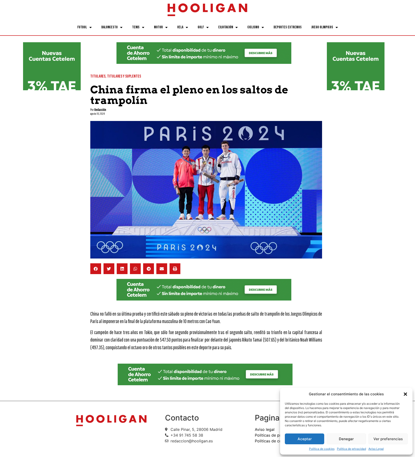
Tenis (136, 27)
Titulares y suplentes (124, 76)
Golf (201, 27)
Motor (158, 27)
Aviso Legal (376, 449)
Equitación (225, 27)
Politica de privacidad (351, 449)
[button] (405, 394)
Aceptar (305, 439)
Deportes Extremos (288, 27)
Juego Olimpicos (322, 27)
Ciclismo (253, 27)
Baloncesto (109, 27)
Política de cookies (322, 449)
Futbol (82, 27)
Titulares (97, 76)
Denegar (346, 439)
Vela (180, 27)
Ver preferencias (388, 439)
